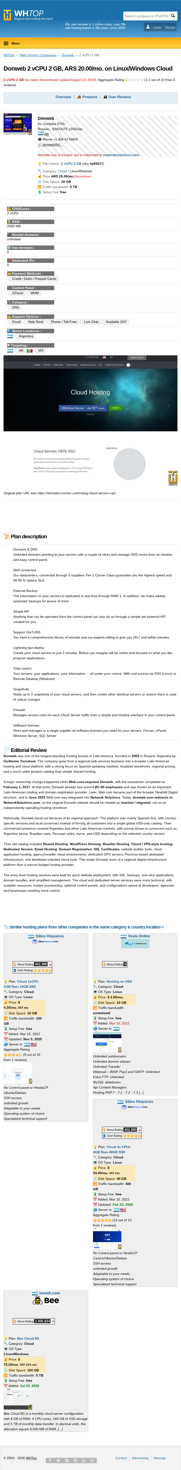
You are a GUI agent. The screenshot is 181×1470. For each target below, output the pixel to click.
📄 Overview (60, 97)
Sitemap (159, 1458)
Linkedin (84, 1460)
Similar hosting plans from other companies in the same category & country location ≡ (86, 927)
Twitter (58, 1460)
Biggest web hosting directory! (33, 18)
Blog (67, 1460)
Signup (170, 27)
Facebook (50, 1460)
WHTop (9, 55)
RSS (92, 1460)
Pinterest (75, 1460)
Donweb (68, 55)
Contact (121, 1458)
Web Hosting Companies (38, 55)
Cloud (62, 171)
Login (157, 27)
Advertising (140, 1458)
